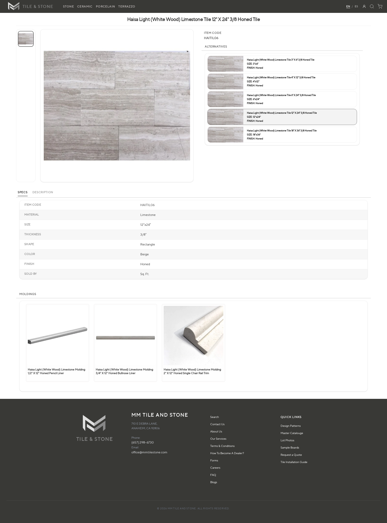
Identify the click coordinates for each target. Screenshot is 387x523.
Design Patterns (291, 425)
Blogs (213, 482)
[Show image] (26, 39)
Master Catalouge (292, 433)
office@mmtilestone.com (149, 452)
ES (356, 6)
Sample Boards (290, 447)
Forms (214, 460)
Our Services (218, 438)
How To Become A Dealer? (227, 453)
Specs (23, 192)
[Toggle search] (371, 6)
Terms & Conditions (222, 446)
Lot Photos (287, 440)
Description (42, 192)
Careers (215, 467)
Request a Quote (291, 454)
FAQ (213, 475)
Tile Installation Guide (294, 462)
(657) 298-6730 (142, 442)
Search (214, 417)
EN (348, 6)
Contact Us (217, 424)
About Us (216, 431)
